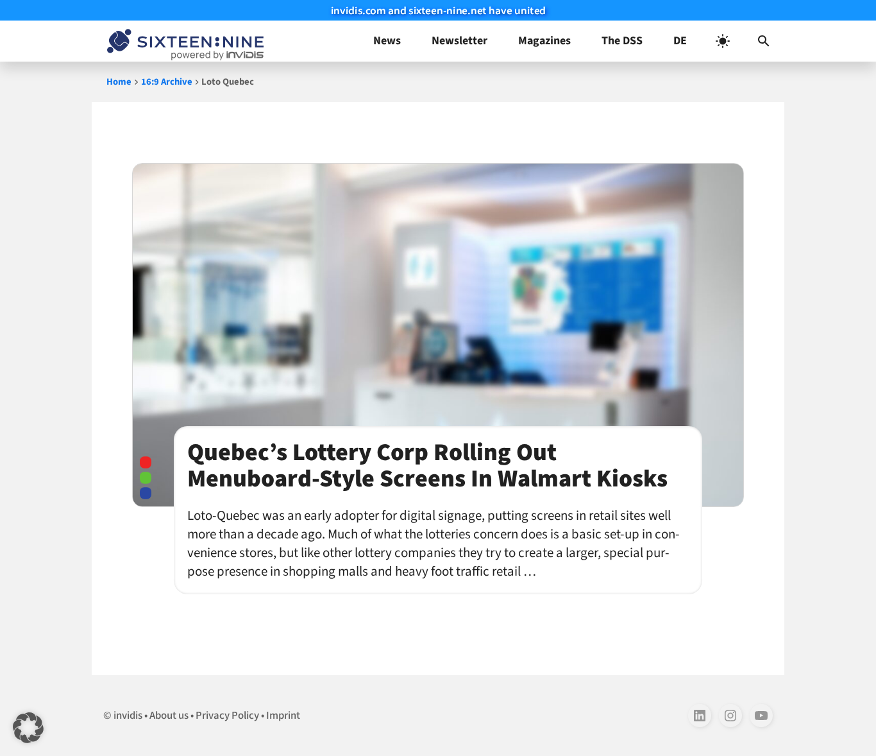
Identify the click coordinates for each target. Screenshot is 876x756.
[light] (722, 41)
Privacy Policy (227, 715)
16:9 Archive (166, 82)
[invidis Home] (183, 41)
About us (169, 715)
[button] (763, 41)
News (387, 41)
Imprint (283, 715)
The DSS (622, 41)
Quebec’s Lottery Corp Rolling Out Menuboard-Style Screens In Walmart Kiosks (427, 465)
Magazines (544, 41)
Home (118, 82)
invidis (128, 715)
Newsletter (459, 41)
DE (680, 41)
